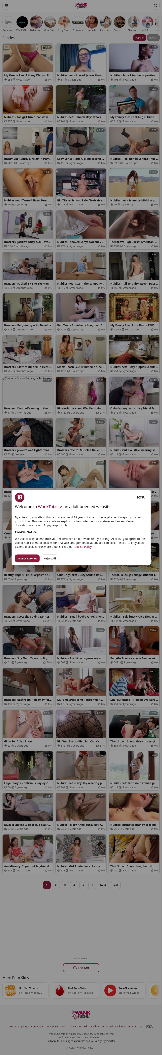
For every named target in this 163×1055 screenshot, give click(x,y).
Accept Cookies (27, 558)
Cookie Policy (83, 547)
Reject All (50, 558)
